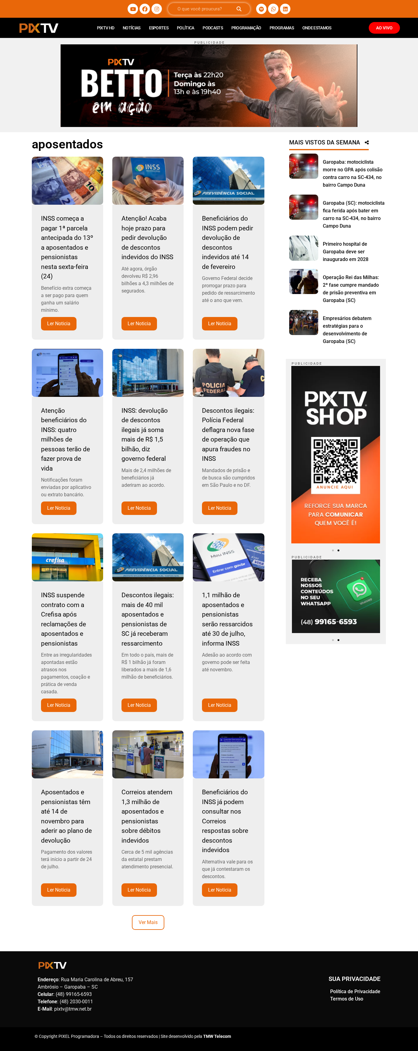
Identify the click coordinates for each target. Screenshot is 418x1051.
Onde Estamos (316, 27)
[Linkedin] (285, 9)
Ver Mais (148, 922)
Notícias (131, 27)
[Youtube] (133, 9)
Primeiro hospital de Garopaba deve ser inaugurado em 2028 (345, 251)
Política (185, 27)
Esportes (158, 27)
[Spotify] (261, 9)
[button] (333, 550)
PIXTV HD (105, 27)
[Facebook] (145, 9)
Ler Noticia (58, 323)
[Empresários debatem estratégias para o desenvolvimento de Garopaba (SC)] (303, 322)
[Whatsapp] (273, 9)
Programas (282, 27)
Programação (246, 27)
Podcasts (212, 27)
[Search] (239, 9)
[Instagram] (156, 9)
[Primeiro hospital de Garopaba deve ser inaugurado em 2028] (303, 248)
